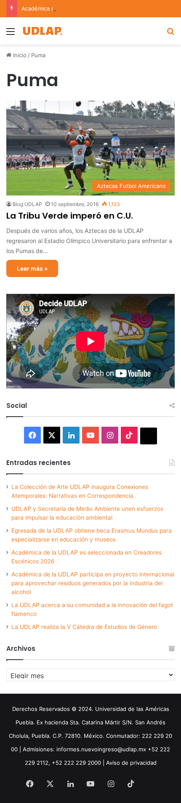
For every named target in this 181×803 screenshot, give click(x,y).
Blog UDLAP (27, 204)
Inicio (19, 55)
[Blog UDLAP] (42, 31)
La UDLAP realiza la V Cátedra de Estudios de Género (84, 626)
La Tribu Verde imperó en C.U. (69, 216)
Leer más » (32, 268)
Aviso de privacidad (131, 762)
